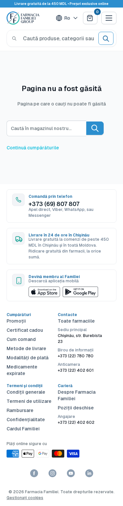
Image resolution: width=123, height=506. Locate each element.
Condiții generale (26, 392)
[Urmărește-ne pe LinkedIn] (89, 473)
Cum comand (21, 339)
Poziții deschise (76, 408)
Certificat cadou (25, 330)
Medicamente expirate (22, 370)
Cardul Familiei (23, 429)
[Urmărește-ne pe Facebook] (34, 473)
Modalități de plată (28, 358)
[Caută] (14, 38)
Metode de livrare (26, 348)
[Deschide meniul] (108, 18)
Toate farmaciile (76, 321)
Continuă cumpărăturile (33, 148)
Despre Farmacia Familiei (76, 395)
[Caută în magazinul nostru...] (95, 128)
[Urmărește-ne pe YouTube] (71, 473)
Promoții (16, 321)
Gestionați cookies (25, 497)
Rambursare (20, 410)
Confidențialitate (26, 419)
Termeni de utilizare (29, 401)
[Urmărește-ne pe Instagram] (52, 473)
